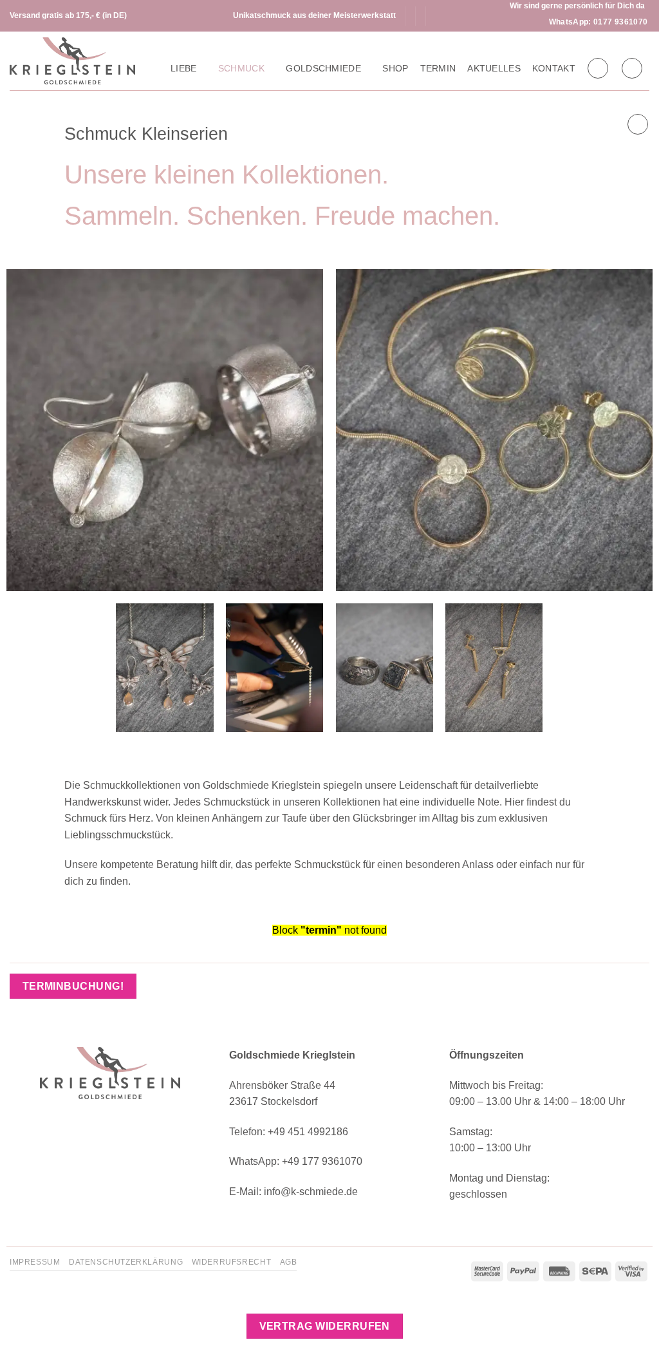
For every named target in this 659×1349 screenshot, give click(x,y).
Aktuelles (494, 68)
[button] (632, 68)
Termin (438, 68)
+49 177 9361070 (322, 1161)
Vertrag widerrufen (324, 1326)
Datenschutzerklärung (126, 1262)
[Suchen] (598, 68)
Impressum (35, 1262)
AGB (288, 1262)
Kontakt (553, 68)
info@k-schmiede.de (311, 1191)
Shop (395, 68)
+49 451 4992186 (308, 1131)
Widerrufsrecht (232, 1262)
